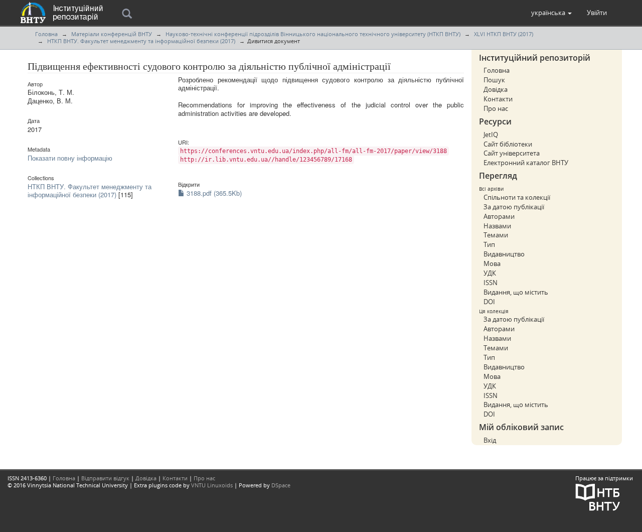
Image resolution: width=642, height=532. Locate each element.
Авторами (499, 216)
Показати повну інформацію (70, 158)
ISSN (491, 282)
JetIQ (491, 134)
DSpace (280, 485)
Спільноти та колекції (517, 197)
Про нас (496, 108)
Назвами (497, 225)
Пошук (494, 79)
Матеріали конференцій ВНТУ (111, 34)
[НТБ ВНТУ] (597, 496)
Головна (46, 34)
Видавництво (504, 253)
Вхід (490, 440)
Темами (496, 234)
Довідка (496, 89)
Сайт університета (512, 153)
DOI (489, 301)
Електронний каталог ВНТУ (526, 162)
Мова (492, 263)
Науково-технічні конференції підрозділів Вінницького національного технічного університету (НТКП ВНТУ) (313, 34)
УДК (490, 273)
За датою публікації (514, 206)
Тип (489, 244)
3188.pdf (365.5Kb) (213, 193)
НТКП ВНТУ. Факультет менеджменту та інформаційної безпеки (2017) (141, 41)
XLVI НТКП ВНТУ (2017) (503, 34)
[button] (551, 12)
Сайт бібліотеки (508, 144)
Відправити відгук (105, 478)
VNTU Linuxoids (212, 485)
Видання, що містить (516, 292)
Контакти (498, 98)
